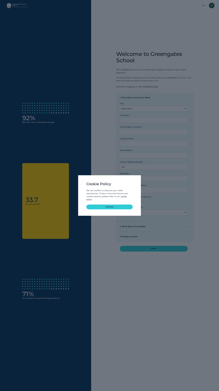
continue (109, 207)
